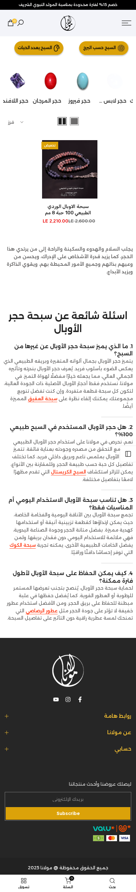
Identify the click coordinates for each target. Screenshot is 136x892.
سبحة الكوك (22, 545)
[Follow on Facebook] (80, 699)
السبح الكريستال (68, 472)
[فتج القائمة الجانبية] (128, 454)
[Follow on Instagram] (68, 699)
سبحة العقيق (42, 398)
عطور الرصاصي (42, 611)
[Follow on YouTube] (56, 699)
